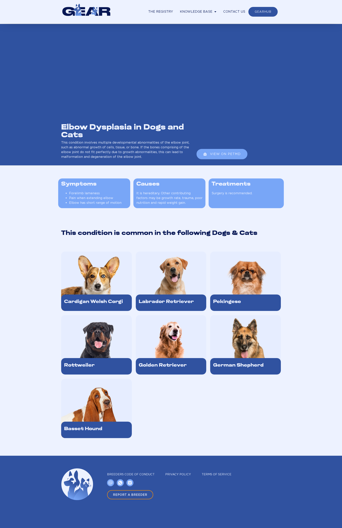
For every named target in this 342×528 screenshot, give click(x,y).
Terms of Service (216, 474)
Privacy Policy (178, 474)
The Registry (160, 11)
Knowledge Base (196, 11)
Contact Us (234, 11)
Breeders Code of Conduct (131, 474)
